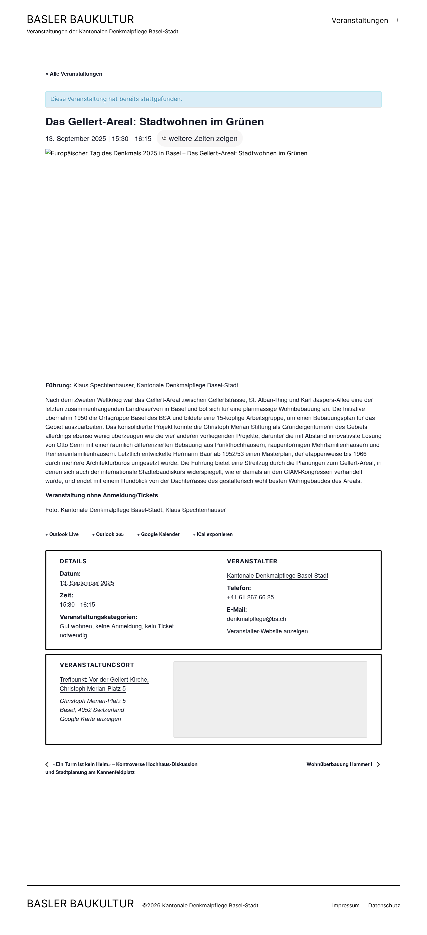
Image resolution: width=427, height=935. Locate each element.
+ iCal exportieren (213, 534)
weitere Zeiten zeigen (203, 138)
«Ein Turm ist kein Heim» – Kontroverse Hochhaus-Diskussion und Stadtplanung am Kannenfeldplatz (121, 768)
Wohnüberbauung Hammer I (340, 764)
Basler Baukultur (80, 19)
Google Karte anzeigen (90, 718)
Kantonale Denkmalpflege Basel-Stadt (277, 575)
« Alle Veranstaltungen (73, 73)
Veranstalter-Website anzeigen (267, 630)
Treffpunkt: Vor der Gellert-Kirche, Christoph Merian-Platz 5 (104, 683)
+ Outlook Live (62, 534)
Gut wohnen (76, 625)
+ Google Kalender (158, 534)
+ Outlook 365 (108, 534)
